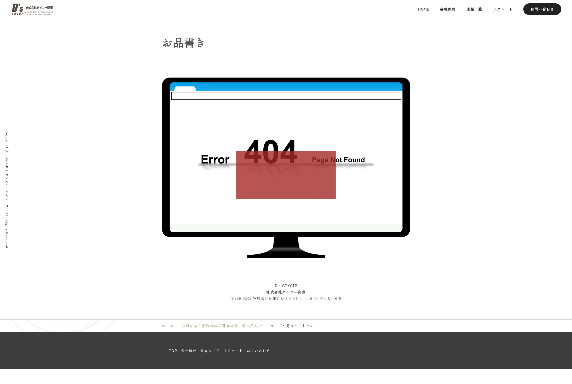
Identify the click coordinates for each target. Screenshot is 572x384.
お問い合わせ (542, 9)
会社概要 (189, 350)
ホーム (168, 325)
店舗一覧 (474, 9)
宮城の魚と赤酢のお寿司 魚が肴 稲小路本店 (222, 325)
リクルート (503, 9)
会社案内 (448, 9)
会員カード (210, 350)
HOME (423, 9)
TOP (172, 350)
